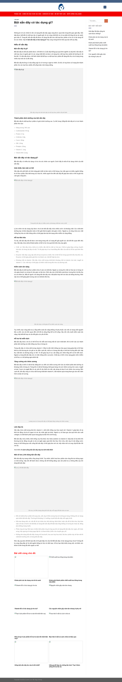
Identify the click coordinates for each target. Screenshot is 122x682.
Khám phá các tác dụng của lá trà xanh (98, 38)
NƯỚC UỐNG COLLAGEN (74, 14)
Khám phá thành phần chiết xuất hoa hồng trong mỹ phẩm (98, 44)
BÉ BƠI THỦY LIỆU (60, 14)
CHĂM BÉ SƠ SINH (47, 14)
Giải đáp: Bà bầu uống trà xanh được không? (97, 32)
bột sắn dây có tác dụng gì (37, 39)
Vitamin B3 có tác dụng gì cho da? (98, 50)
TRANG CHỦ (17, 14)
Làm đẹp (16, 19)
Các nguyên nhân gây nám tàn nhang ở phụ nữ (97, 55)
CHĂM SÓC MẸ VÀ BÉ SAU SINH (31, 14)
